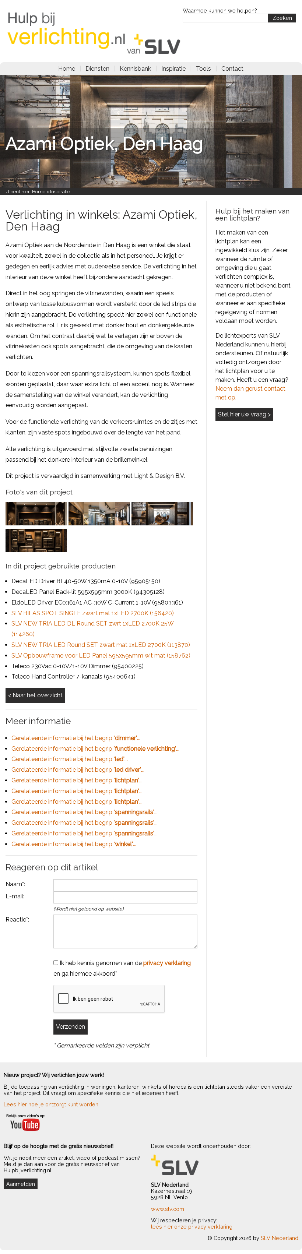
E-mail (14, 896)
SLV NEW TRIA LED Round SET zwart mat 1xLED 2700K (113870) (100, 644)
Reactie (16, 919)
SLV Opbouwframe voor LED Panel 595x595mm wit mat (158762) (100, 655)
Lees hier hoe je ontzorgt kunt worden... (53, 1104)
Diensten (97, 68)
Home (66, 68)
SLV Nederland (279, 1238)
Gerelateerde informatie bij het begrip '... (75, 738)
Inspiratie (173, 68)
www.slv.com (167, 1209)
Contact (232, 68)
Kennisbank (135, 68)
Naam (14, 884)
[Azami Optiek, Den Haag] (36, 523)
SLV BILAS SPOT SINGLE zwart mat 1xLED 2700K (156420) (92, 613)
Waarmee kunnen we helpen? (220, 10)
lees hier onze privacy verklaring (191, 1226)
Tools (203, 68)
